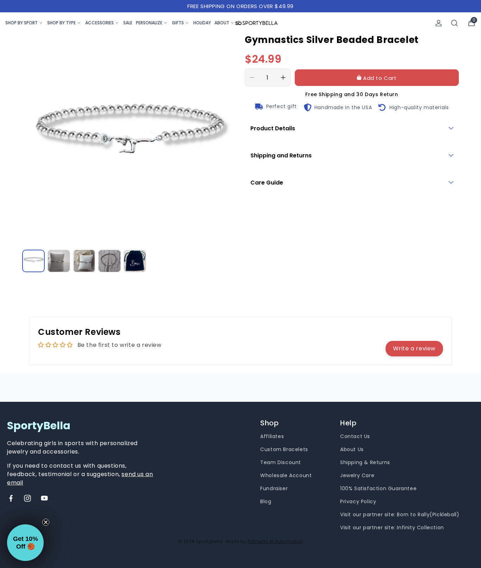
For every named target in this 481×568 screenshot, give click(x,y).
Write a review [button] (414, 348)
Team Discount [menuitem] (280, 462)
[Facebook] (11, 498)
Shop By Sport (21, 23)
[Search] (454, 23)
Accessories (99, 23)
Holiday (202, 23)
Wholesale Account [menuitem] (286, 475)
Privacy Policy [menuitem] (358, 501)
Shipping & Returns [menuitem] (365, 462)
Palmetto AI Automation (275, 541)
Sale (127, 23)
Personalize (149, 23)
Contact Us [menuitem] (355, 436)
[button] (25, 542)
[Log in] (438, 23)
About (221, 23)
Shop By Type (61, 23)
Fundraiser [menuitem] (274, 488)
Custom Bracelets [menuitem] (284, 449)
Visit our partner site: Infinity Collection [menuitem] (392, 527)
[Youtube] (44, 498)
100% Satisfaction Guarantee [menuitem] (378, 488)
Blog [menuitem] (265, 501)
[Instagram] (27, 498)
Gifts (178, 23)
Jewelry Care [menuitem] (357, 475)
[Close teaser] (45, 522)
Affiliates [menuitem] (272, 436)
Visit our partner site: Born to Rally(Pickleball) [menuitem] (399, 514)
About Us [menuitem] (352, 449)
